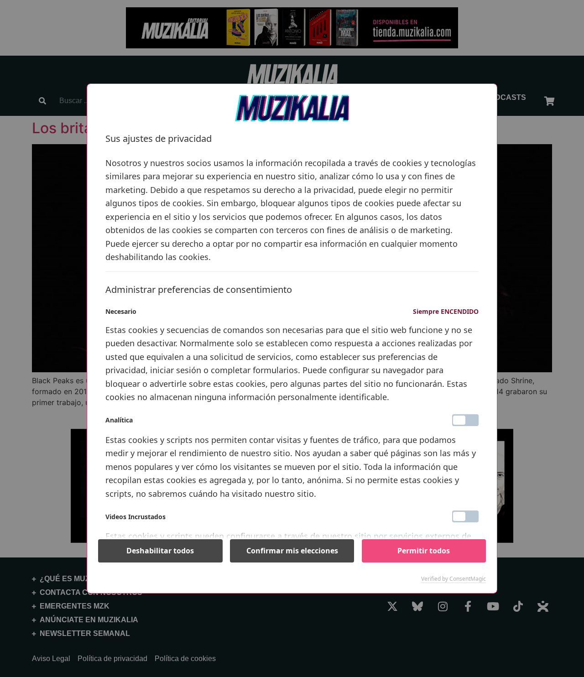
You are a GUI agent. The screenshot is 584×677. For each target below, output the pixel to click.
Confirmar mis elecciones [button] (292, 551)
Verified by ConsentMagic (453, 579)
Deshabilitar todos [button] (160, 551)
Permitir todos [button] (423, 551)
